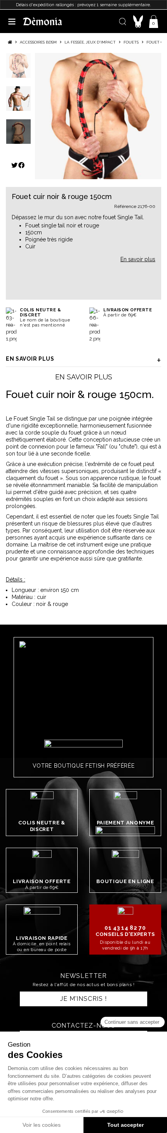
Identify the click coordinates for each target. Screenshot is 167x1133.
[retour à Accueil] (10, 42)
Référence (125, 206)
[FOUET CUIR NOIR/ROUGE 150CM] (98, 116)
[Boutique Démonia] (42, 21)
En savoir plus (30, 359)
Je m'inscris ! (83, 998)
